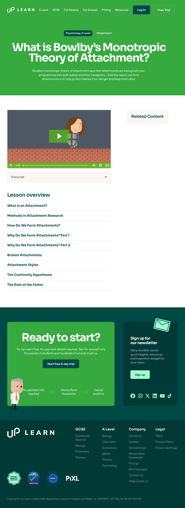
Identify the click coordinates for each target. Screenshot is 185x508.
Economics (109, 448)
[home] (20, 10)
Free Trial (164, 10)
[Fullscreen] (107, 165)
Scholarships (137, 448)
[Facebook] (132, 396)
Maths (106, 453)
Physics (81, 457)
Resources (121, 10)
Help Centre (137, 481)
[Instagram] (140, 396)
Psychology (109, 465)
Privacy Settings (166, 448)
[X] (147, 396)
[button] (43, 9)
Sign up (140, 374)
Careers (134, 442)
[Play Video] (10, 165)
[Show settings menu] (100, 165)
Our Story (135, 436)
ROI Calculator (138, 469)
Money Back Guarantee (137, 455)
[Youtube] (162, 396)
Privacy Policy (164, 442)
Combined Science (83, 437)
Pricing (133, 463)
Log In (141, 10)
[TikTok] (170, 396)
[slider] (55, 165)
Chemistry (82, 451)
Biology (80, 445)
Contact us (136, 475)
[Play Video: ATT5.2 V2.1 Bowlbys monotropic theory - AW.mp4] (59, 136)
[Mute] (93, 165)
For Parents (71, 10)
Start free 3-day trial (60, 364)
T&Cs (159, 436)
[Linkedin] (155, 396)
